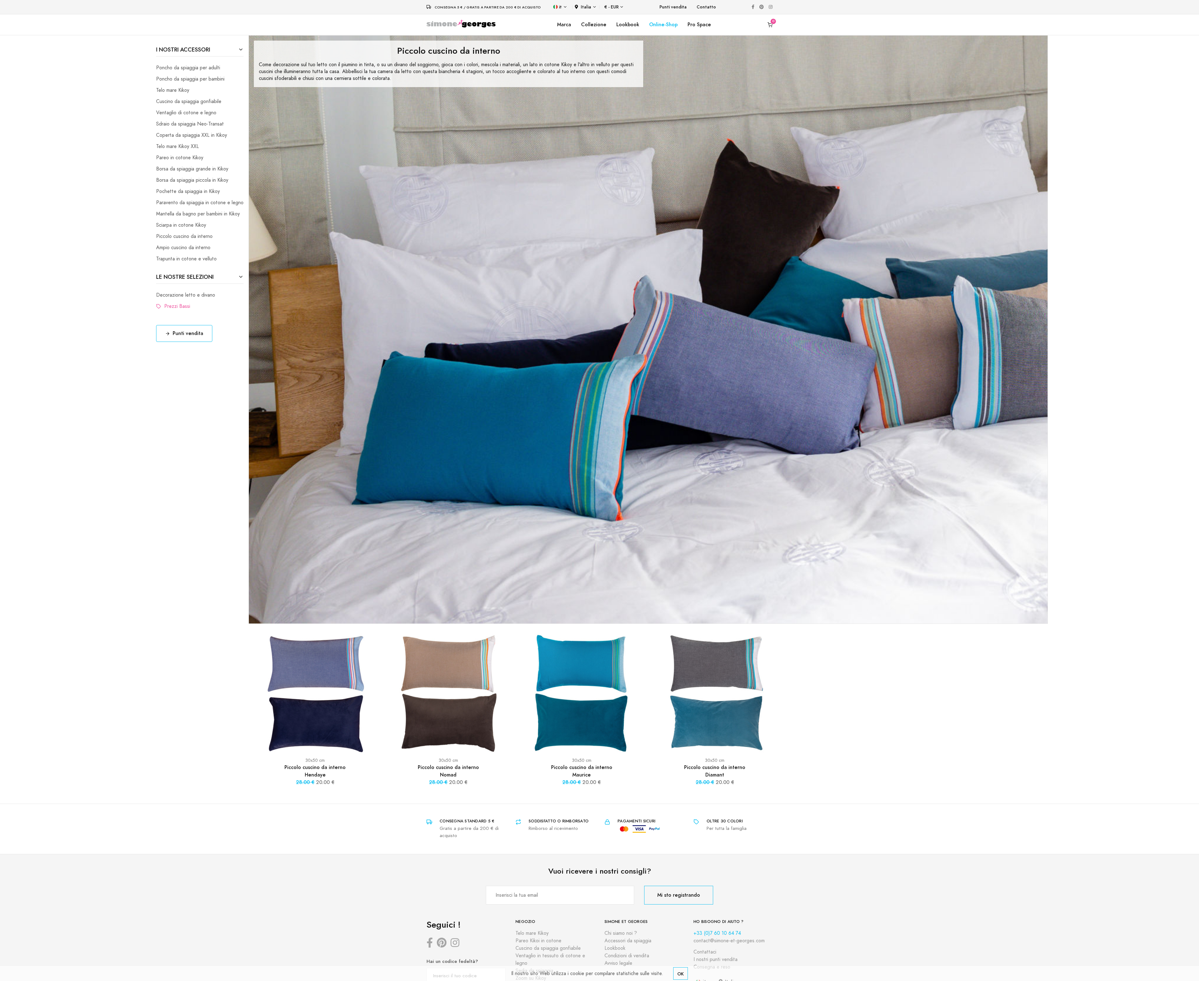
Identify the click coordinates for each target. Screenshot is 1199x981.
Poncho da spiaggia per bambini (190, 79)
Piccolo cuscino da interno (184, 236)
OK (680, 973)
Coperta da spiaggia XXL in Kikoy (191, 135)
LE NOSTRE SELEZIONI (185, 277)
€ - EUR (611, 7)
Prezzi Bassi (175, 306)
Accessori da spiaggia (627, 940)
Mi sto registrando (678, 895)
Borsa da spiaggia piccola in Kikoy (192, 180)
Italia (586, 7)
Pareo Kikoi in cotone (538, 940)
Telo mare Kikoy (172, 90)
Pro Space (699, 24)
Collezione (593, 24)
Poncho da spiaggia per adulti (188, 67)
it (560, 7)
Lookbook (627, 24)
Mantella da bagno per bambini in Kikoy (198, 213)
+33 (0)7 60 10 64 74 (717, 933)
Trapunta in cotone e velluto (186, 258)
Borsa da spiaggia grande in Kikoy (192, 168)
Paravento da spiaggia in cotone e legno (200, 202)
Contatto (706, 7)
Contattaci (704, 952)
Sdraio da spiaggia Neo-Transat (190, 124)
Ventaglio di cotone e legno (186, 112)
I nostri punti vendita (715, 959)
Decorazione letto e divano (185, 295)
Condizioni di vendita (626, 955)
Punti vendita (673, 7)
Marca (564, 24)
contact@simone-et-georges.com (729, 940)
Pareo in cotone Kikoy (179, 157)
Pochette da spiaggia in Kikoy (188, 191)
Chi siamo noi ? (620, 933)
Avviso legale (618, 963)
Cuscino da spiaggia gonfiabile (188, 101)
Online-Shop (663, 24)
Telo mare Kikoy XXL (177, 146)
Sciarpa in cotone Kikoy (181, 225)
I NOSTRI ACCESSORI (183, 49)
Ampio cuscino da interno (183, 247)
